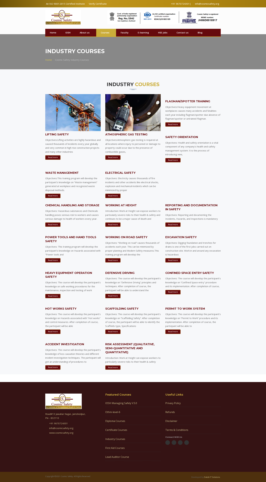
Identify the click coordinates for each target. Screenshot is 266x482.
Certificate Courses (116, 430)
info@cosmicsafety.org (207, 3)
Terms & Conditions (176, 430)
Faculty (125, 32)
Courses (105, 32)
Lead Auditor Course (117, 457)
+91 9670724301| (181, 3)
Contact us (182, 32)
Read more (53, 157)
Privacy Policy (173, 403)
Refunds (170, 412)
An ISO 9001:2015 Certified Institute (65, 3)
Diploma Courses (115, 421)
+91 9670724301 (58, 423)
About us (84, 32)
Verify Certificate (98, 3)
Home (53, 32)
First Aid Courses (115, 448)
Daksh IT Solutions (212, 477)
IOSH (68, 32)
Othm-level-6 (112, 412)
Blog (200, 32)
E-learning (143, 32)
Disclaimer (171, 421)
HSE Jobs (162, 32)
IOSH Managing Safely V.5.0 (121, 403)
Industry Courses (115, 439)
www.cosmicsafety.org (61, 432)
